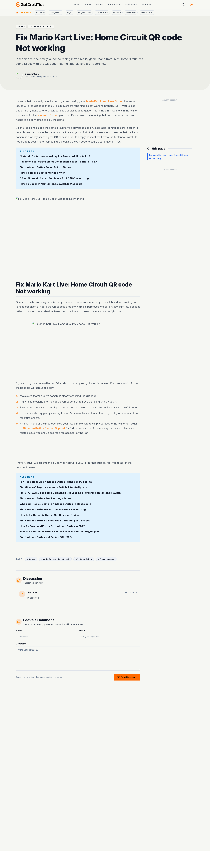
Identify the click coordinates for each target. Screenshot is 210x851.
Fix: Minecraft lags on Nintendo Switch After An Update (53, 487)
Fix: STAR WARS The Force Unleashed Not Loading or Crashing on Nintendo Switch (70, 492)
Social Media (130, 4)
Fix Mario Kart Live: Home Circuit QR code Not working (169, 157)
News (76, 4)
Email (82, 630)
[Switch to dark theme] (191, 4)
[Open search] (183, 4)
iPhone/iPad (114, 4)
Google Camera (84, 12)
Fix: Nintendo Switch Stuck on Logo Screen (46, 498)
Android (88, 4)
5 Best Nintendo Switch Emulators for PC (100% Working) (55, 178)
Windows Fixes (147, 12)
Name (19, 630)
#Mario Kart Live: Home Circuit (55, 559)
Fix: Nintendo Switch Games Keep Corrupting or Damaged (55, 520)
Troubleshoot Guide (40, 27)
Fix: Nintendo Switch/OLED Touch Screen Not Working (53, 509)
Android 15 (40, 12)
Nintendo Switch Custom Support (44, 428)
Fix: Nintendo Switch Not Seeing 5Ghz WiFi (46, 537)
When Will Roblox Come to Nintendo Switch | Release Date (55, 504)
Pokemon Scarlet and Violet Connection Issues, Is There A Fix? (58, 161)
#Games (31, 559)
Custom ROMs (102, 12)
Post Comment (128, 677)
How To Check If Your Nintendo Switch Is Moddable (51, 183)
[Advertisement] (78, 448)
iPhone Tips (131, 12)
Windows (146, 4)
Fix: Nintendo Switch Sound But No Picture (46, 167)
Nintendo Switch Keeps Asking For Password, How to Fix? (55, 156)
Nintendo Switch (47, 115)
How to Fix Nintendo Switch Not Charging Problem (50, 515)
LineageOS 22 (55, 12)
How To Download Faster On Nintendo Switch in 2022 (52, 526)
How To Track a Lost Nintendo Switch (42, 172)
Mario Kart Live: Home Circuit (104, 101)
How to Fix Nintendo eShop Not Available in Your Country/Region (59, 531)
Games (99, 4)
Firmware (117, 12)
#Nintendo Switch (84, 559)
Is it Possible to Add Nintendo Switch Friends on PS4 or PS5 (56, 481)
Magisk (69, 12)
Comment (21, 643)
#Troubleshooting (106, 559)
